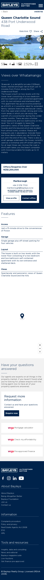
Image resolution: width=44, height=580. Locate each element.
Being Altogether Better (11, 496)
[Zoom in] (40, 345)
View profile (11, 198)
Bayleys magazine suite (11, 555)
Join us (4, 502)
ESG (3, 530)
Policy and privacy (9, 524)
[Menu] (40, 5)
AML (3, 533)
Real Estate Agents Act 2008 (14, 527)
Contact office (29, 198)
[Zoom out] (40, 348)
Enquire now (12, 413)
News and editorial (9, 552)
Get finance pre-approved (12, 561)
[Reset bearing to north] (40, 352)
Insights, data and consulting (13, 549)
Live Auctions (7, 558)
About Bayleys (7, 493)
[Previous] (3, 47)
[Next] (40, 47)
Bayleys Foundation (10, 499)
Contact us (6, 505)
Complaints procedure (11, 521)
